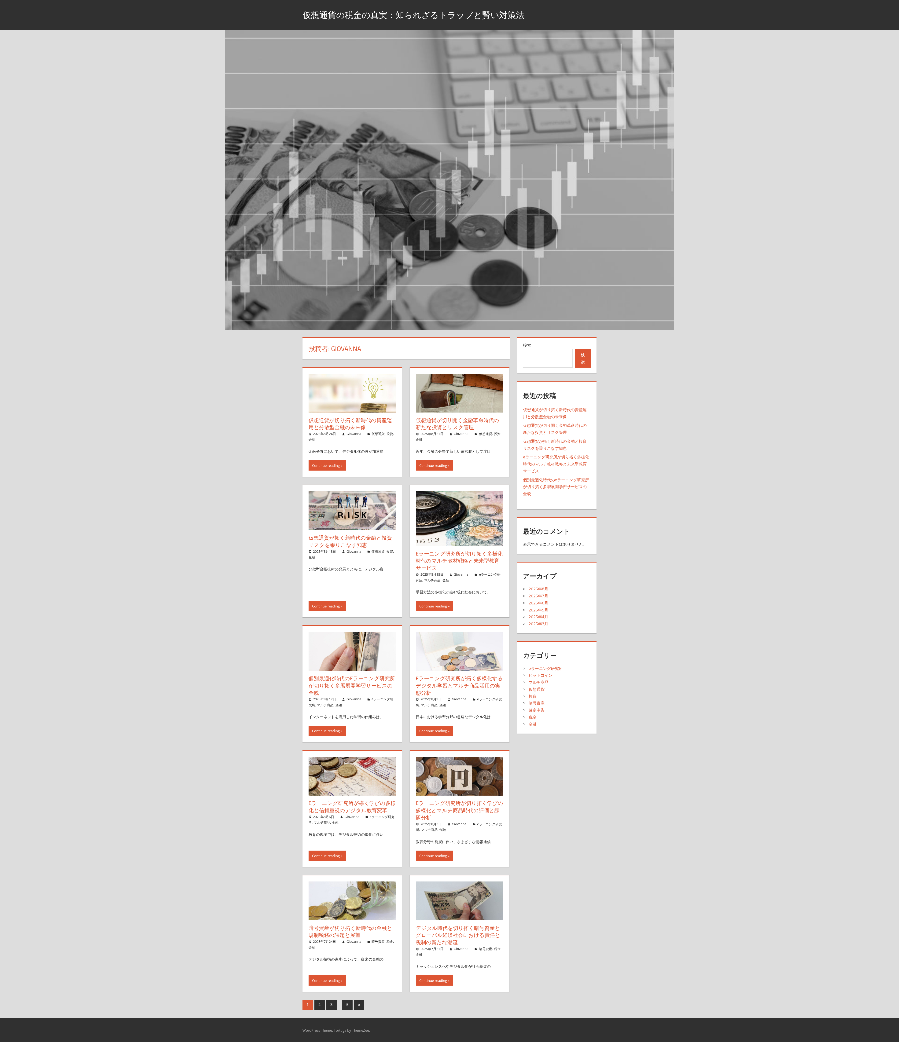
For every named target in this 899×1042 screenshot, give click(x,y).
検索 (527, 345)
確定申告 (537, 710)
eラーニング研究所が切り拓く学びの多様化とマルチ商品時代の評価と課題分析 (459, 810)
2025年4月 (538, 616)
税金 (390, 941)
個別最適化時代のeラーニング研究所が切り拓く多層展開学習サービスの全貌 (352, 685)
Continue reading (326, 465)
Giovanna (353, 433)
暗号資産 (378, 941)
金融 (312, 439)
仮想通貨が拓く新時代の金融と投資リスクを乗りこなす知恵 (350, 541)
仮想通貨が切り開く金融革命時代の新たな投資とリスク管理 (457, 423)
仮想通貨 (378, 433)
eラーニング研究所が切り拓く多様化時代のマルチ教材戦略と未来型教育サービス (459, 561)
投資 (390, 433)
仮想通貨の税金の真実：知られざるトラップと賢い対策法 (413, 14)
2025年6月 (538, 603)
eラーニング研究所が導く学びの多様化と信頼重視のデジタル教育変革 (352, 806)
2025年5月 (538, 610)
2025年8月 (538, 589)
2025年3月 (538, 623)
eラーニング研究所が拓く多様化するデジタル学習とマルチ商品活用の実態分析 (459, 685)
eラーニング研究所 (546, 668)
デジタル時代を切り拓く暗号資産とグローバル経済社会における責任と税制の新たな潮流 (458, 935)
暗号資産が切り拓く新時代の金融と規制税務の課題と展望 (350, 931)
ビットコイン (541, 675)
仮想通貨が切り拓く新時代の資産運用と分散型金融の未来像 (350, 423)
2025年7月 (538, 596)
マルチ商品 (432, 580)
